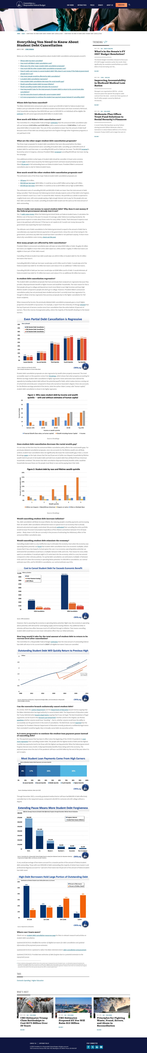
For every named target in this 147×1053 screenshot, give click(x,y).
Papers (102, 77)
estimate (20, 114)
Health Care (107, 77)
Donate (100, 5)
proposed (58, 152)
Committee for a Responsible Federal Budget (31, 4)
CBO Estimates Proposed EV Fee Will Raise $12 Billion (72, 1021)
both (23, 162)
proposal (85, 149)
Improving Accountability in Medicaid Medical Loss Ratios (110, 83)
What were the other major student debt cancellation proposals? (42, 66)
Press (92, 5)
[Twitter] (92, 1047)
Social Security (107, 111)
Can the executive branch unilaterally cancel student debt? (40, 94)
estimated (60, 527)
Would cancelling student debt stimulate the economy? (39, 87)
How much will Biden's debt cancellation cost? (36, 63)
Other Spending (29, 49)
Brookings (52, 376)
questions (20, 720)
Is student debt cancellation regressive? (34, 79)
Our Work (70, 5)
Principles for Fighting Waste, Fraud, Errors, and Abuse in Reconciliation (111, 1022)
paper (26, 455)
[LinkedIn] (97, 1047)
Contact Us (33, 1043)
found (39, 546)
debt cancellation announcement (74, 950)
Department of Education (59, 710)
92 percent (25, 164)
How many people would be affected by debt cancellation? (40, 76)
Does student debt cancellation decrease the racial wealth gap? (42, 81)
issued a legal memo (42, 715)
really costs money (27, 214)
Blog (23, 33)
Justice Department (38, 710)
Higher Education (38, 981)
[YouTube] (101, 1047)
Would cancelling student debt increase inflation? (37, 84)
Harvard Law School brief (47, 718)
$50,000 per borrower (27, 183)
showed (82, 305)
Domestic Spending (23, 981)
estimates (54, 123)
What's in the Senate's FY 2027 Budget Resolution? (109, 53)
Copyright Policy (44, 1043)
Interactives (82, 5)
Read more (96, 71)
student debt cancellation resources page (41, 935)
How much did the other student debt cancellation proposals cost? (43, 68)
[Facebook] (88, 1047)
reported (78, 723)
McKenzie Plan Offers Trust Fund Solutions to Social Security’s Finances (110, 117)
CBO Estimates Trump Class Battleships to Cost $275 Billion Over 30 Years (34, 1022)
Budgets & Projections (108, 48)
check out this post (49, 237)
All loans (23, 180)
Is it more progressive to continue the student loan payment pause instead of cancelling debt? (52, 97)
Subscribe (121, 5)
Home (18, 33)
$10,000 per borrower (27, 186)
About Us (110, 5)
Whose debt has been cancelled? (31, 61)
